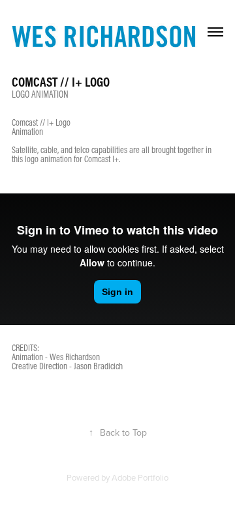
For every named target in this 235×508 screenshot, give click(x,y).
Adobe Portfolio (140, 477)
